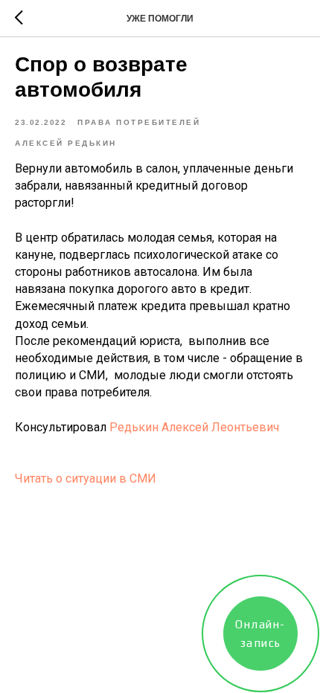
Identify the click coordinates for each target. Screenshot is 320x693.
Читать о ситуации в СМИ (85, 478)
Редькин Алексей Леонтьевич (194, 427)
